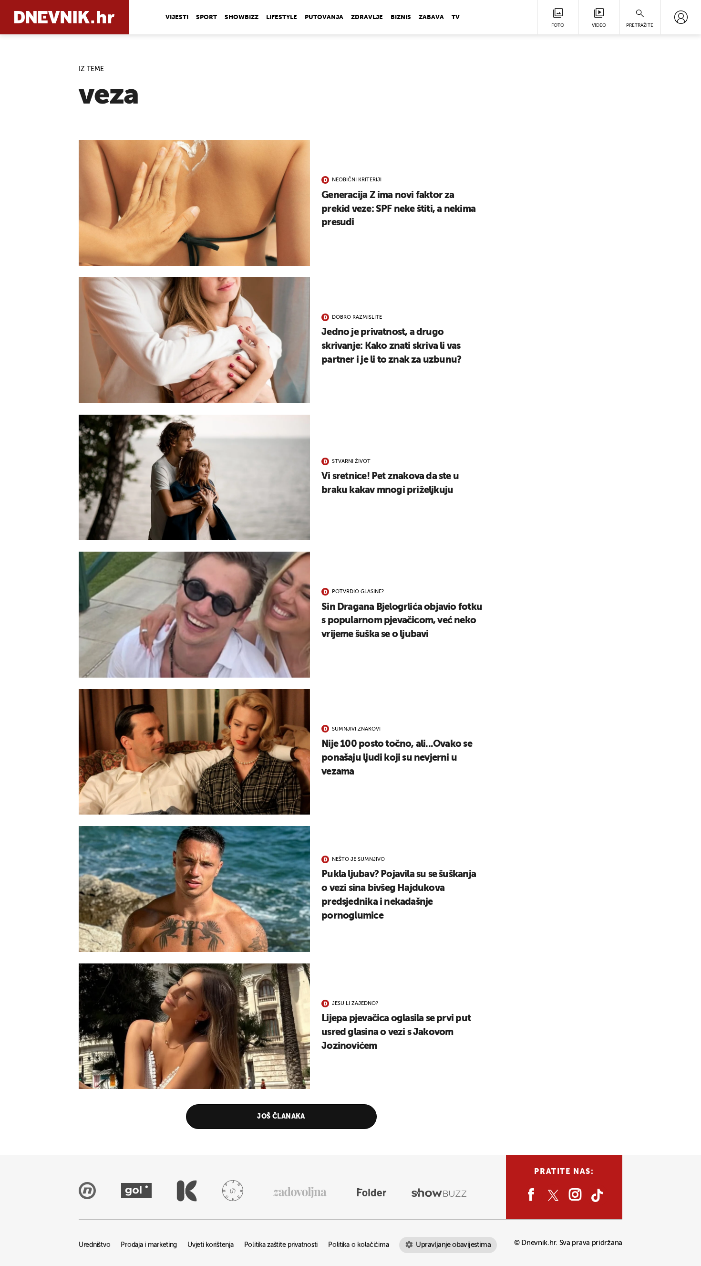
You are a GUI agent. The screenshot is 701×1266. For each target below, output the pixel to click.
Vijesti (176, 17)
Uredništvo (94, 1245)
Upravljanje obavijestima (453, 1244)
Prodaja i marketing (149, 1245)
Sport (206, 17)
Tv (456, 17)
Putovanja (324, 17)
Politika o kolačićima (358, 1245)
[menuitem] (680, 17)
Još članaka (281, 1116)
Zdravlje (367, 17)
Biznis (401, 17)
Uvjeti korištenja (210, 1245)
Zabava (431, 17)
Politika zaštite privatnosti (281, 1245)
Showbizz (241, 17)
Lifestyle (281, 17)
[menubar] (680, 17)
